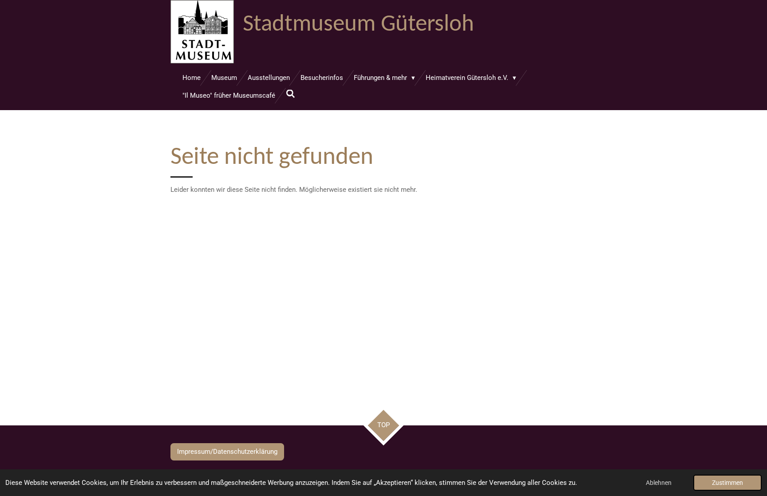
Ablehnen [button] (659, 482)
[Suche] (290, 94)
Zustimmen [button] (727, 482)
